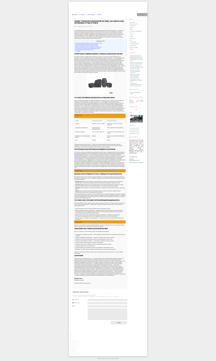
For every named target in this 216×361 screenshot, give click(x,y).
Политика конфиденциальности (74, 354)
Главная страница (86, 26)
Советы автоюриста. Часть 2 (74, 341)
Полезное (83, 14)
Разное (131, 49)
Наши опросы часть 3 (134, 131)
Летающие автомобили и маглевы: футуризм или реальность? (135, 71)
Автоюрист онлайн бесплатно (74, 342)
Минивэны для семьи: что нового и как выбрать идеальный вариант (135, 76)
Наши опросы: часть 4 (134, 133)
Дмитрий (80, 26)
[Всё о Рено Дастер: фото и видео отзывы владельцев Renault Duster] (108, 2)
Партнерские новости (134, 43)
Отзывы (131, 34)
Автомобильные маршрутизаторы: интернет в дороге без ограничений (136, 84)
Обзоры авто (132, 25)
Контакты (100, 14)
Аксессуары (132, 22)
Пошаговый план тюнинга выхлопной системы (84, 49)
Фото (131, 40)
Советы (131, 36)
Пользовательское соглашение (136, 162)
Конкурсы (70, 345)
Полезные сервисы (134, 47)
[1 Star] (78, 283)
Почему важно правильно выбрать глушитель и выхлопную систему (88, 43)
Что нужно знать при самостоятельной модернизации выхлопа (87, 48)
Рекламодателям (133, 156)
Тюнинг (91, 26)
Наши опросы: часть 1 (134, 128)
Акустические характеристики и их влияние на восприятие (86, 45)
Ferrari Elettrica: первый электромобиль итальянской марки (136, 80)
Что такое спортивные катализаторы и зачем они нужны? (86, 44)
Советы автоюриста (91, 14)
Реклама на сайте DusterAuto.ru (74, 346)
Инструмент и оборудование (136, 31)
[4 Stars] (81, 283)
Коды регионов (133, 45)
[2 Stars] (79, 283)
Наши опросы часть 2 (72, 347)
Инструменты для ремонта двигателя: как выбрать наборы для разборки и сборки (136, 67)
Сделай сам (132, 38)
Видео (131, 29)
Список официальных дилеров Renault (75, 344)
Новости (75, 14)
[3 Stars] (80, 283)
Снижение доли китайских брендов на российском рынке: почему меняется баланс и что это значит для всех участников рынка (136, 58)
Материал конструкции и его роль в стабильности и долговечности (88, 47)
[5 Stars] (82, 283)
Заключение (77, 50)
